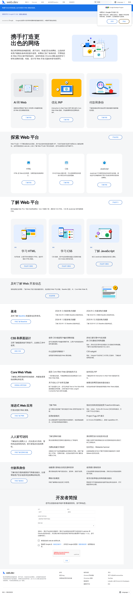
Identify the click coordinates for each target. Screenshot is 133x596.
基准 (42, 2)
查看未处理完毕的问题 (65, 578)
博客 (64, 2)
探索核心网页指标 (21, 385)
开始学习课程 (28, 266)
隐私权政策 (9, 592)
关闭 (112, 21)
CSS (66, 169)
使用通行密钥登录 (93, 467)
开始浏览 (115, 137)
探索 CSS (18, 351)
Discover (34, 2)
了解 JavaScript (104, 251)
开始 (124, 21)
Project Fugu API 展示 (95, 416)
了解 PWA (53, 405)
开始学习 (115, 202)
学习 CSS (66, 251)
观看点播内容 (23, 14)
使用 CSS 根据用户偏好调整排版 (61, 338)
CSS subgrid (91, 351)
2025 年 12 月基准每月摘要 (97, 319)
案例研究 (71, 2)
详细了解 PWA (19, 416)
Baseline (21, 316)
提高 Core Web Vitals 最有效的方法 (63, 372)
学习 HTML (29, 251)
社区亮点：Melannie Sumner (98, 447)
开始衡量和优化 (68, 110)
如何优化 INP (91, 372)
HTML (28, 169)
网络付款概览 (54, 478)
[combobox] (103, 2)
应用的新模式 (54, 416)
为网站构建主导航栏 (57, 447)
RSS (109, 584)
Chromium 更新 (88, 578)
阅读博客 (52, 296)
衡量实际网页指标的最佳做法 (98, 383)
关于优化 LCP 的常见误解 (59, 383)
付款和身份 (96, 102)
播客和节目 (87, 584)
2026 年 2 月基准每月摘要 (96, 311)
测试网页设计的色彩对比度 (97, 436)
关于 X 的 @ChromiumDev (115, 575)
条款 (3, 592)
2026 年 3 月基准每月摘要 (65, 311)
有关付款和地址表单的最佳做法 (99, 478)
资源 (26, 2)
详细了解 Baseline (21, 322)
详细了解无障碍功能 (21, 452)
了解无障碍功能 (55, 436)
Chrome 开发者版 (89, 575)
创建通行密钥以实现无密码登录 (61, 467)
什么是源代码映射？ (57, 351)
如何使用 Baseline (53, 2)
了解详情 (28, 117)
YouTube (110, 578)
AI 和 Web (20, 102)
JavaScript (104, 169)
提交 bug (61, 575)
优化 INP (57, 102)
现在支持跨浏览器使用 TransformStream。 (103, 405)
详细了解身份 (19, 481)
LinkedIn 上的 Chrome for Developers (118, 581)
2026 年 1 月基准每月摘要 (65, 319)
